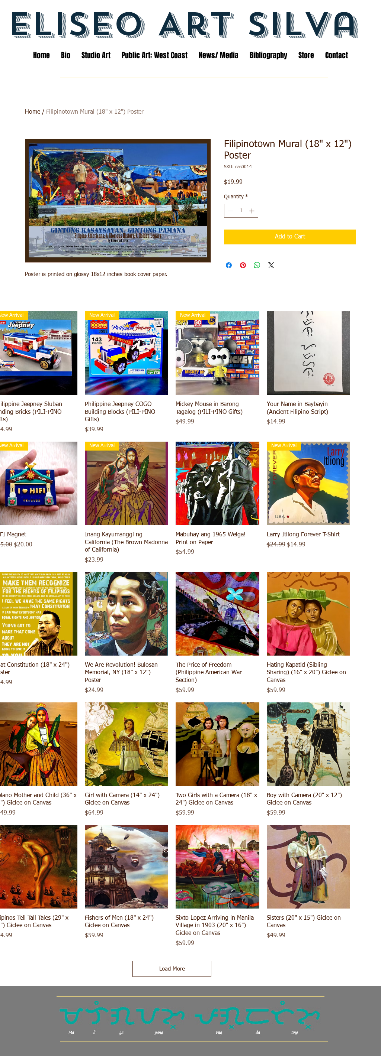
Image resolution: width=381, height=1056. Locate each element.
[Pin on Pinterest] (242, 265)
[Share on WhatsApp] (257, 265)
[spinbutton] (241, 210)
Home (32, 112)
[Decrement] (229, 210)
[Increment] (252, 210)
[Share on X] (271, 265)
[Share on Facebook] (228, 265)
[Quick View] (308, 353)
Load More (172, 969)
